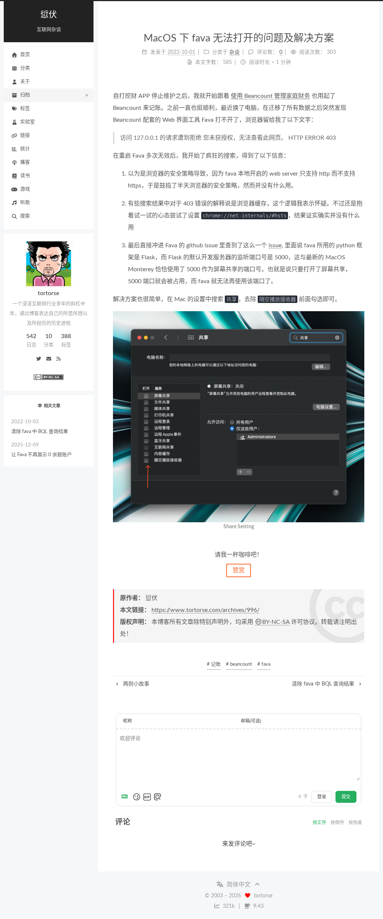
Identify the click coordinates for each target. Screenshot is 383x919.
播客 (25, 162)
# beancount (239, 664)
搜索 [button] (25, 216)
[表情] (136, 796)
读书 (25, 175)
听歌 (25, 202)
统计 (25, 148)
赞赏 (239, 570)
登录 (321, 797)
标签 (25, 108)
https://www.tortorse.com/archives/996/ (205, 610)
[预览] (157, 796)
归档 (25, 95)
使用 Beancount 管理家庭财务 (270, 96)
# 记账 (214, 664)
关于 (25, 81)
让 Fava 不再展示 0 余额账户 (41, 450)
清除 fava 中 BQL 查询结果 (39, 427)
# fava (263, 664)
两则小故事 (135, 684)
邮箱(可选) (251, 721)
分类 (25, 68)
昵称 (127, 721)
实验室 (27, 122)
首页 (25, 54)
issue (275, 245)
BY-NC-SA (275, 622)
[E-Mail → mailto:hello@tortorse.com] (48, 359)
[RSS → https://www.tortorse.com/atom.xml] (58, 359)
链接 (25, 135)
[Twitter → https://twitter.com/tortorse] (39, 359)
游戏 (25, 189)
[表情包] (147, 796)
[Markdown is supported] (126, 796)
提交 (345, 797)
